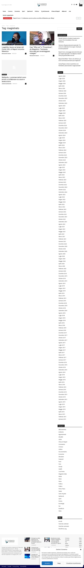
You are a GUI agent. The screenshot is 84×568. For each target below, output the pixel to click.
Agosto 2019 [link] (62, 283)
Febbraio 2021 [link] (62, 239)
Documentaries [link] (63, 451)
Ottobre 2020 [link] (62, 249)
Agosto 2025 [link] (62, 105)
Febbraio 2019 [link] (62, 298)
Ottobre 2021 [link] (62, 219)
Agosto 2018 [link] (62, 313)
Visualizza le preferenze (73, 563)
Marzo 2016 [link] (62, 384)
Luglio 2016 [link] (62, 374)
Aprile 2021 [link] (61, 234)
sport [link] (60, 498)
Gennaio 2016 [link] (62, 389)
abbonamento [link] (62, 429)
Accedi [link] (60, 521)
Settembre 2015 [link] (63, 399)
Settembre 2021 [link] (63, 221)
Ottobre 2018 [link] (62, 308)
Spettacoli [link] (61, 496)
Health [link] (60, 469)
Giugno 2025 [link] (62, 110)
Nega (59, 563)
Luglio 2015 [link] (62, 404)
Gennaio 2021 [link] (62, 241)
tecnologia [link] (61, 503)
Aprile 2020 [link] (61, 263)
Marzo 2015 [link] (62, 414)
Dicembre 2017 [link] (63, 333)
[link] (82, 2)
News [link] (60, 479)
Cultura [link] (60, 449)
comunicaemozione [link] (6, 83)
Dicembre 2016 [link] (63, 362)
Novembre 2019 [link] (63, 276)
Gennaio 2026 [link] (62, 93)
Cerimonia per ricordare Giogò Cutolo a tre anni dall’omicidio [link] (37, 549)
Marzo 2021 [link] (62, 236)
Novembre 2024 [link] (63, 128)
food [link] (60, 461)
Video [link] (60, 511)
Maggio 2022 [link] (62, 202)
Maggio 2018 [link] (62, 320)
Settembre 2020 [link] (63, 251)
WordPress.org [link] (62, 528)
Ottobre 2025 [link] (62, 101)
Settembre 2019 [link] (63, 281)
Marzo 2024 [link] (62, 147)
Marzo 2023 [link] (62, 177)
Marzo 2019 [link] (62, 296)
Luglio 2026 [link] (62, 78)
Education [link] (61, 456)
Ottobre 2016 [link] (62, 367)
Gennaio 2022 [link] (62, 212)
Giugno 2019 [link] (62, 288)
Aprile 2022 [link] (61, 204)
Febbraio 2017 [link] (62, 357)
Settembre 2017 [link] (63, 340)
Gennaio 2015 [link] (62, 419)
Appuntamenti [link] (62, 434)
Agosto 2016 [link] (62, 372)
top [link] (59, 506)
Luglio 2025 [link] (62, 108)
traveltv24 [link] (61, 508)
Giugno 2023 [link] (62, 170)
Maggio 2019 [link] (62, 291)
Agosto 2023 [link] (62, 165)
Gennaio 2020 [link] (62, 271)
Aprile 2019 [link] (61, 293)
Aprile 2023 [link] (61, 175)
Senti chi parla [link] (62, 493)
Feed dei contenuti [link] (63, 524)
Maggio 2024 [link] (62, 142)
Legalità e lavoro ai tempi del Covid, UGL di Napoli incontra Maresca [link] (13, 49)
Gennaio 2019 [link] (62, 300)
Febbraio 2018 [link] (62, 328)
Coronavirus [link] (62, 444)
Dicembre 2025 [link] (63, 96)
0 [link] (53, 55)
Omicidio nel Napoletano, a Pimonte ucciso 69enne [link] (36, 556)
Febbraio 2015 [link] (62, 416)
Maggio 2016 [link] (62, 379)
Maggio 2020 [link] (62, 261)
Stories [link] (60, 501)
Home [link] (3, 25)
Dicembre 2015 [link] (63, 392)
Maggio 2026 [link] (62, 83)
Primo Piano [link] (62, 489)
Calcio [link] (60, 439)
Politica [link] (31, 44)
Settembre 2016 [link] (63, 370)
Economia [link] (4, 74)
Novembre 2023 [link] (63, 157)
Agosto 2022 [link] (62, 194)
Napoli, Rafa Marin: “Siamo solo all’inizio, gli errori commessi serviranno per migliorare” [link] (70, 59)
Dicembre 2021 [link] (63, 214)
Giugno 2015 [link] (62, 407)
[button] (81, 549)
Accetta (47, 563)
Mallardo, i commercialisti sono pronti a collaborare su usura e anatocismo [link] (14, 79)
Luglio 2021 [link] (62, 226)
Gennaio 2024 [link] (62, 152)
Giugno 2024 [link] (62, 140)
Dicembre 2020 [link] (63, 244)
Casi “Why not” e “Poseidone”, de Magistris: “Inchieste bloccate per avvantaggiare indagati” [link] (41, 50)
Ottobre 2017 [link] (62, 337)
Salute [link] (60, 491)
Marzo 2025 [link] (62, 118)
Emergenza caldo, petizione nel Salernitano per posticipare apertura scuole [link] (36, 540)
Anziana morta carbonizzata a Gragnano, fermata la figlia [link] (28, 18)
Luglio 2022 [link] (62, 197)
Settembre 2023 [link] (63, 162)
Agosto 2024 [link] (62, 135)
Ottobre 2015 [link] (62, 397)
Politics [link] (60, 486)
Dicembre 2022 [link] (63, 184)
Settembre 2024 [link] (63, 133)
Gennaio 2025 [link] (62, 123)
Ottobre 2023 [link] (62, 160)
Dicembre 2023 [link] (63, 155)
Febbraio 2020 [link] (62, 268)
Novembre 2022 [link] (63, 187)
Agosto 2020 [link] (62, 254)
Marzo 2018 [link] (62, 325)
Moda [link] (60, 476)
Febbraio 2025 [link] (62, 120)
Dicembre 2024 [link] (63, 125)
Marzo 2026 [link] (62, 88)
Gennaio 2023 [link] (62, 182)
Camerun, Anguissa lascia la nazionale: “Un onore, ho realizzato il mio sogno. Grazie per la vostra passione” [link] (70, 47)
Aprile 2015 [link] (61, 412)
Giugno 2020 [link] (62, 258)
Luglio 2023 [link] (62, 167)
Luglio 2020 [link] (62, 256)
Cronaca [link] (4, 44)
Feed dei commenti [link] (64, 526)
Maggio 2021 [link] (62, 231)
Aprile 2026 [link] (61, 86)
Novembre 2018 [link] (63, 305)
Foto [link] (60, 464)
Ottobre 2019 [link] (62, 278)
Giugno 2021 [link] (62, 229)
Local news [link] (62, 471)
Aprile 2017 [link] (61, 352)
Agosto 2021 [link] (62, 224)
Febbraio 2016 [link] (62, 387)
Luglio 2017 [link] (62, 345)
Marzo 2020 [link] (62, 266)
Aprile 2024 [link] (61, 145)
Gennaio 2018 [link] (62, 330)
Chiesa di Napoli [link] (63, 442)
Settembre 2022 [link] (63, 192)
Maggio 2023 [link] (62, 172)
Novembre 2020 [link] (63, 246)
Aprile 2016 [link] (61, 382)
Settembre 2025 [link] (63, 103)
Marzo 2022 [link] (62, 207)
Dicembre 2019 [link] (63, 273)
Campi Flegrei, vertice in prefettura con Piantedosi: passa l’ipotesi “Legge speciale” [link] (70, 64)
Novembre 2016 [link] (63, 365)
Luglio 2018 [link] (62, 315)
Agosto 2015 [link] (62, 402)
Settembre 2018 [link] (63, 310)
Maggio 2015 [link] (62, 409)
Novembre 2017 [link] (63, 335)
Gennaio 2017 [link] (62, 360)
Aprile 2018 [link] (61, 323)
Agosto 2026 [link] (62, 76)
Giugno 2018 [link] (62, 318)
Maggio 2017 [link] (62, 350)
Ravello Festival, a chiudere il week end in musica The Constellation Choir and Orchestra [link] (69, 40)
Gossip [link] (60, 466)
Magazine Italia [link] (63, 474)
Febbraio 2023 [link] (62, 180)
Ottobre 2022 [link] (62, 189)
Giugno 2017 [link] (62, 347)
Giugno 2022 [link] (62, 199)
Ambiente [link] (61, 432)
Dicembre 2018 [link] (63, 303)
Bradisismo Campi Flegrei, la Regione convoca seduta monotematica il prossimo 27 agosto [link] (56, 540)
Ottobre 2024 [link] (62, 130)
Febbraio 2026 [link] (62, 91)
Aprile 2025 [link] (61, 115)
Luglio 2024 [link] (62, 138)
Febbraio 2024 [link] (62, 150)
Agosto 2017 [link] (62, 342)
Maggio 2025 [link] (62, 113)
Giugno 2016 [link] (62, 377)
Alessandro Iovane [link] (6, 53)
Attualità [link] (61, 437)
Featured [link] (61, 459)
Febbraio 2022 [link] (62, 209)
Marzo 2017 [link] (62, 355)
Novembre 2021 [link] (63, 217)
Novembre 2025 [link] (63, 98)
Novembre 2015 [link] (63, 394)
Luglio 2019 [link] (62, 286)
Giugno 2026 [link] (62, 81)
